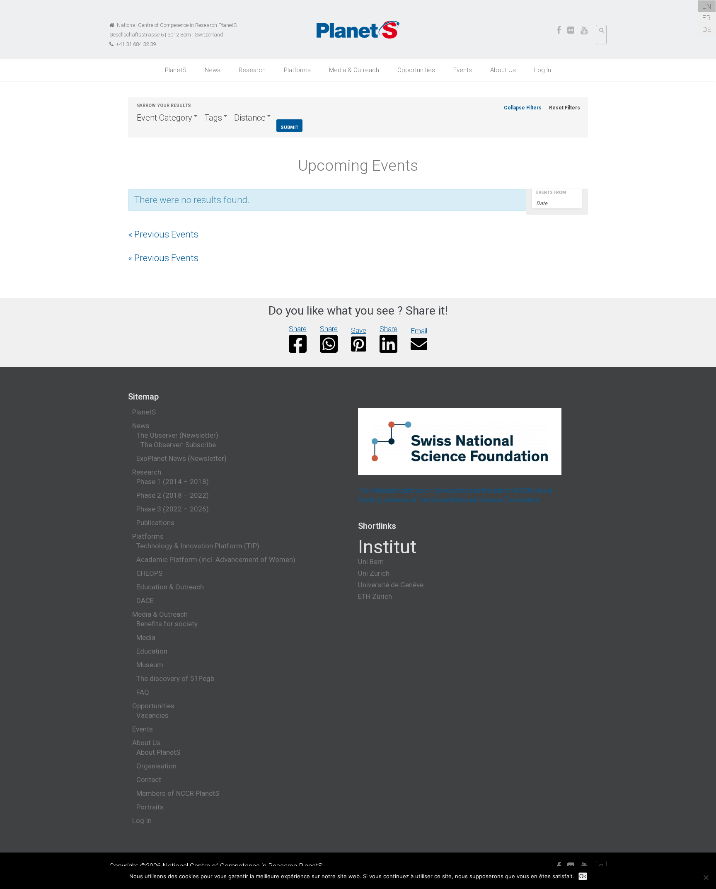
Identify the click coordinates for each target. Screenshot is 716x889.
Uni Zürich (373, 573)
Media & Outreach (354, 70)
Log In (542, 70)
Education (151, 651)
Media (145, 637)
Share (298, 329)
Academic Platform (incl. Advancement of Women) (215, 559)
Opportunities (416, 70)
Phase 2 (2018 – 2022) (172, 495)
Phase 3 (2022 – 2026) (172, 509)
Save (358, 330)
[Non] (705, 877)
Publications (155, 522)
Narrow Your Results (163, 105)
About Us (503, 70)
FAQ (142, 692)
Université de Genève (390, 585)
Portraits (150, 807)
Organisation (156, 766)
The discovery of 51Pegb (175, 678)
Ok (582, 876)
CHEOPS (149, 573)
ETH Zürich (375, 596)
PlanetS (175, 70)
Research (252, 70)
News (212, 70)
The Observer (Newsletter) (177, 435)
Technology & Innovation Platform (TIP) (197, 546)
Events (462, 70)
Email (419, 331)
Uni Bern (371, 561)
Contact (148, 779)
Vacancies (152, 715)
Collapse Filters (523, 108)
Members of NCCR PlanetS (177, 793)
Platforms (297, 70)
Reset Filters (564, 108)
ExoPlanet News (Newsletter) (181, 458)
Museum (149, 665)
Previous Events (163, 234)
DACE (145, 600)
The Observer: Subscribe (178, 445)
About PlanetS (158, 752)
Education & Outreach (170, 587)
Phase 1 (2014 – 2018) (172, 481)
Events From (551, 193)
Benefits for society (167, 624)
